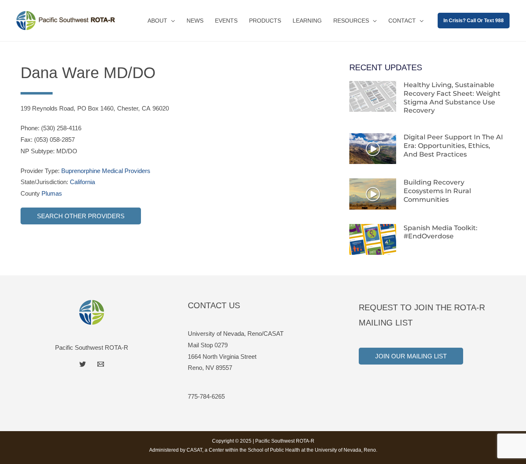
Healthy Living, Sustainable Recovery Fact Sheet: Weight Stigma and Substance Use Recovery (452, 97)
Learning (307, 20)
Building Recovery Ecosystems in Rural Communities (437, 190)
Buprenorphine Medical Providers (105, 170)
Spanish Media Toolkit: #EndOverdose (441, 232)
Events (226, 20)
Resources (351, 20)
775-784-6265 (206, 396)
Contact (402, 20)
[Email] (100, 364)
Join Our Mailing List (411, 356)
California (82, 181)
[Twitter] (82, 364)
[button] (474, 20)
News (195, 20)
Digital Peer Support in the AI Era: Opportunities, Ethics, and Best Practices (453, 145)
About (157, 20)
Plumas (52, 193)
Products (265, 20)
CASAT (194, 450)
